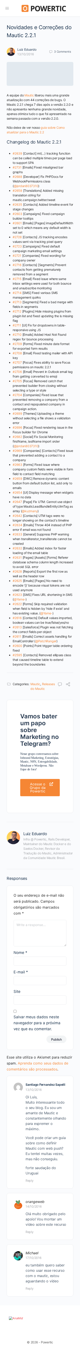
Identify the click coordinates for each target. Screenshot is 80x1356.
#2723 (17, 246)
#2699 (17, 413)
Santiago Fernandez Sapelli (45, 1084)
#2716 (17, 265)
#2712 (17, 311)
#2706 (17, 372)
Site (17, 991)
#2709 (17, 344)
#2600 (17, 646)
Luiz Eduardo (26, 49)
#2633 (17, 534)
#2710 (17, 334)
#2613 (17, 627)
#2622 (17, 604)
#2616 (17, 618)
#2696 (17, 427)
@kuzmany (30, 511)
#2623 (17, 594)
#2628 (17, 571)
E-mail (21, 972)
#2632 (17, 548)
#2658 (17, 190)
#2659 (17, 478)
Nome (20, 952)
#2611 (17, 636)
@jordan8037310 (26, 186)
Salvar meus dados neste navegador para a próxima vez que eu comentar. (37, 1023)
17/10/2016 (34, 1258)
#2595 (17, 655)
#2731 (17, 167)
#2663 (17, 464)
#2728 (17, 237)
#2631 (17, 557)
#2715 (17, 279)
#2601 (17, 223)
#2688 (17, 176)
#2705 (17, 381)
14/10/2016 (34, 1206)
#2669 (17, 451)
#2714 (17, 293)
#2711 (17, 325)
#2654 (17, 492)
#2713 (17, 302)
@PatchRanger (45, 641)
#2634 (17, 525)
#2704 (17, 395)
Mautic (29, 95)
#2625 (17, 581)
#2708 (17, 353)
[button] (40, 787)
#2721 (17, 255)
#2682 (17, 437)
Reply (30, 1180)
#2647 (17, 502)
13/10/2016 (25, 54)
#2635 (17, 204)
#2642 (17, 516)
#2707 (17, 362)
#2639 (17, 153)
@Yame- (20, 599)
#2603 (17, 214)
